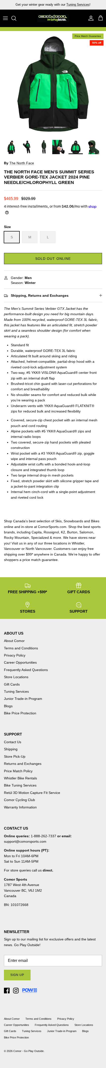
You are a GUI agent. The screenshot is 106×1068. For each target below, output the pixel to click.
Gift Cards (12, 684)
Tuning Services (16, 691)
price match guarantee (40, 560)
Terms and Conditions (21, 648)
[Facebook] (7, 990)
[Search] (16, 18)
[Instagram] (16, 990)
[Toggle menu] (5, 18)
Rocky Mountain (16, 538)
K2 (63, 532)
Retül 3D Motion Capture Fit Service (32, 793)
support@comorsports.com (25, 841)
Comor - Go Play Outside (28, 1051)
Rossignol (51, 532)
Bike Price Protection (20, 713)
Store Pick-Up (14, 756)
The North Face (21, 163)
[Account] (89, 18)
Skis (58, 521)
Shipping (11, 749)
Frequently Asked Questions (26, 670)
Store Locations (16, 677)
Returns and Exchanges (22, 764)
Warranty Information (20, 807)
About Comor (14, 641)
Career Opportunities (20, 662)
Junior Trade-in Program (23, 699)
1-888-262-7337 (43, 836)
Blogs (8, 706)
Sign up (17, 975)
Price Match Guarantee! (64, 6)
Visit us (17, 543)
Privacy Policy (14, 655)
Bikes (95, 521)
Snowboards (73, 521)
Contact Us (12, 742)
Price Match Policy (18, 771)
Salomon (86, 532)
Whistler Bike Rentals (20, 778)
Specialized (40, 538)
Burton (72, 532)
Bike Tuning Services (20, 785)
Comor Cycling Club (19, 800)
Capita (37, 532)
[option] (53, 84)
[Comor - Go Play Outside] (53, 18)
